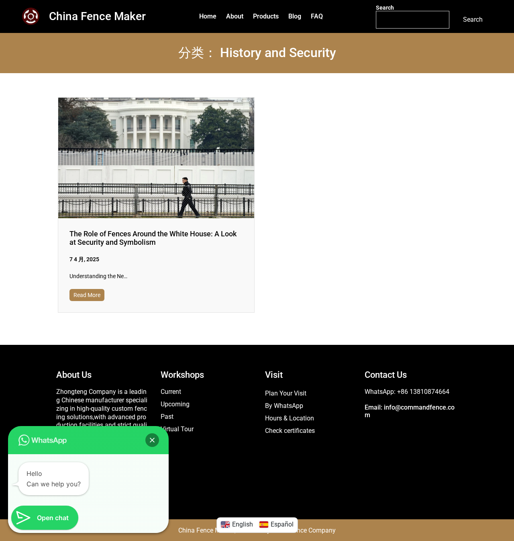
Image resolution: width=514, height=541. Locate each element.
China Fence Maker (97, 16)
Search (385, 7)
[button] (152, 440)
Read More (86, 295)
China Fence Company (304, 530)
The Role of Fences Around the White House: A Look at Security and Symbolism (153, 238)
